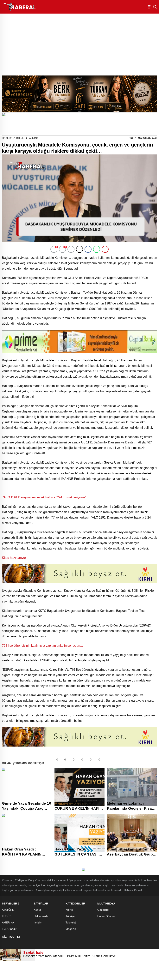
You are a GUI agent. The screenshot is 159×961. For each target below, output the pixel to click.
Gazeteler (103, 909)
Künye (37, 909)
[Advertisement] (79, 42)
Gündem (33, 137)
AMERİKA (8, 922)
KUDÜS (6, 916)
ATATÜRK (8, 909)
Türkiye (70, 916)
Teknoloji (71, 922)
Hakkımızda (41, 916)
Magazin (71, 928)
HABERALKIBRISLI (13, 137)
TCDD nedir (9, 928)
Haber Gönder (106, 916)
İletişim (38, 922)
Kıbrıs (69, 909)
